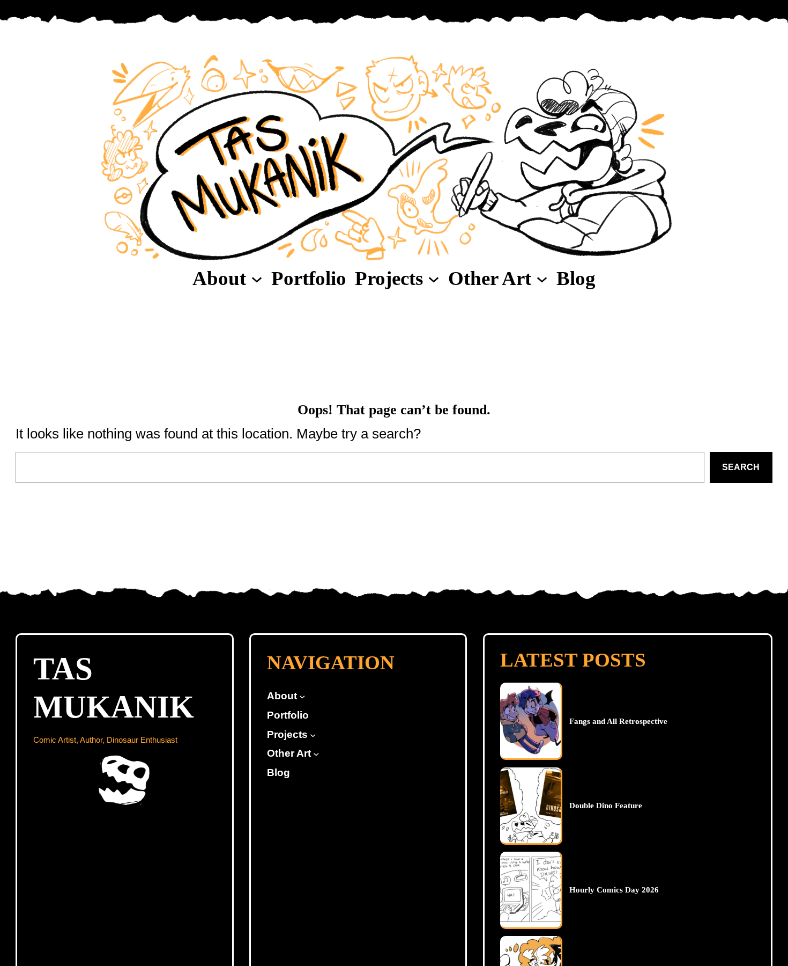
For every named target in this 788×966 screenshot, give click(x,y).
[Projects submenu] (434, 278)
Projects (389, 278)
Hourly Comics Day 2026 (614, 889)
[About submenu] (257, 278)
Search (741, 467)
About (219, 278)
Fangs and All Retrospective (618, 721)
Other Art (489, 278)
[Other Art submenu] (542, 278)
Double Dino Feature (605, 805)
